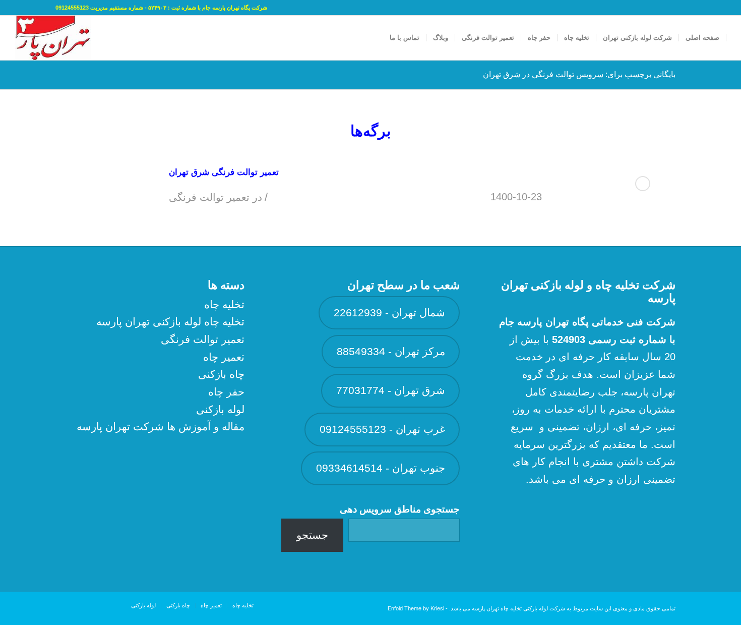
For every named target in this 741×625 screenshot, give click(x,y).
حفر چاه (226, 391)
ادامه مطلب (642, 183)
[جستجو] (373, 38)
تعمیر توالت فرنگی (209, 197)
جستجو (312, 535)
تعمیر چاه (223, 357)
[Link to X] (32, 7)
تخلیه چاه (224, 304)
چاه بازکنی (221, 374)
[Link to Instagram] (17, 7)
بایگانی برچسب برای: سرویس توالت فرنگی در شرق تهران (579, 74)
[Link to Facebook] (47, 7)
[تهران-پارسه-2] (53, 38)
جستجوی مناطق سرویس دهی (400, 509)
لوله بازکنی (220, 409)
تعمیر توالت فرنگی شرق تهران (224, 172)
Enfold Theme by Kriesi (416, 608)
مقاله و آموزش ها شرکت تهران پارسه (160, 426)
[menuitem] (702, 38)
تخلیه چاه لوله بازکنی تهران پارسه (170, 321)
